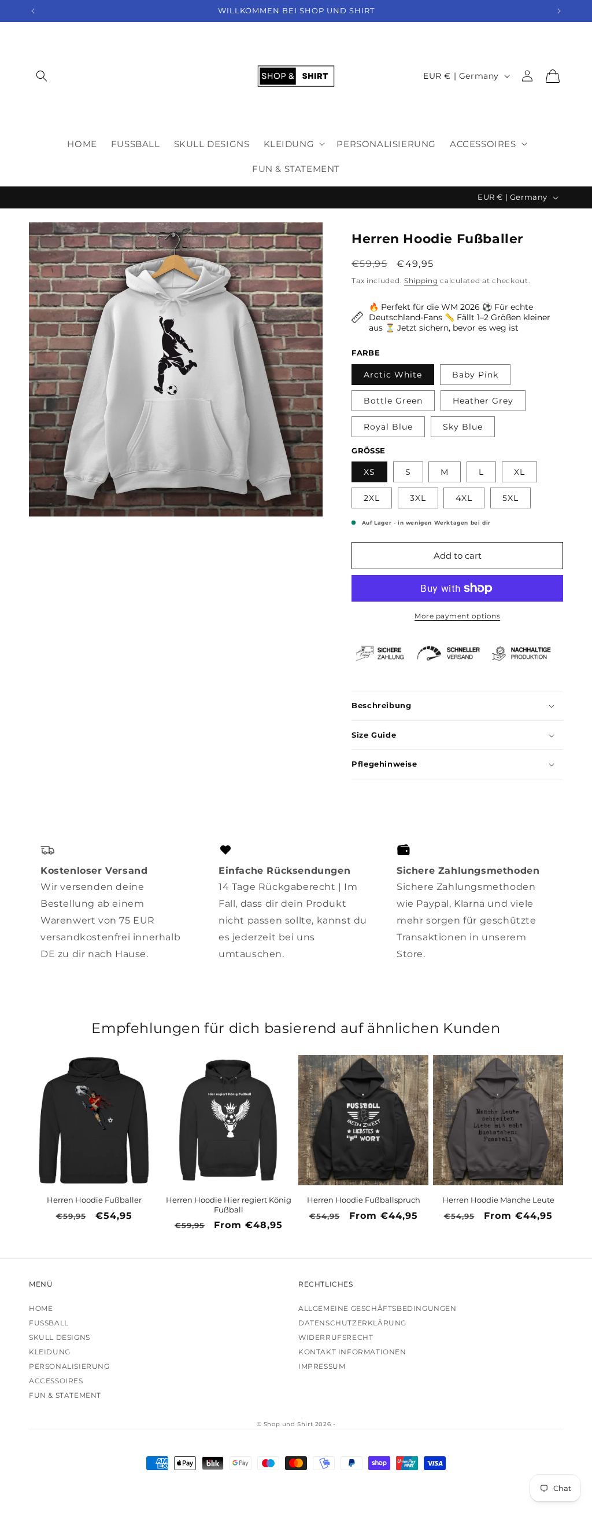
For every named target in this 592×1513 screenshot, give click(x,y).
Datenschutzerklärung (352, 1322)
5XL (510, 498)
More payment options (457, 615)
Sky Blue (463, 427)
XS (369, 472)
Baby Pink (475, 374)
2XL (372, 498)
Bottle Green (393, 400)
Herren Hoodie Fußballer (94, 1199)
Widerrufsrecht (335, 1337)
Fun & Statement (65, 1395)
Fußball (49, 1322)
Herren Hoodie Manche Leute (498, 1199)
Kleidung (50, 1351)
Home (41, 1308)
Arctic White (393, 374)
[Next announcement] (559, 11)
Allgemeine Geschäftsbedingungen (377, 1308)
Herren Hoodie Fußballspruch (363, 1199)
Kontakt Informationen (352, 1351)
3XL (418, 498)
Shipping (421, 280)
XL (519, 472)
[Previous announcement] (33, 11)
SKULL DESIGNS (59, 1337)
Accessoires (56, 1380)
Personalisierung (69, 1366)
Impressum (321, 1366)
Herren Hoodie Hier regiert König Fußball (228, 1204)
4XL (464, 498)
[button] (41, 76)
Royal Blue (388, 427)
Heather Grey (483, 400)
